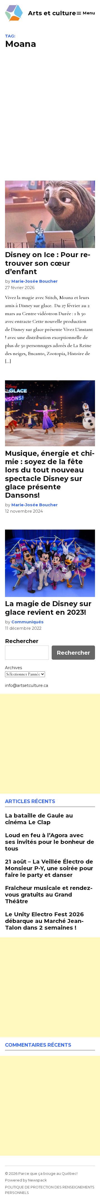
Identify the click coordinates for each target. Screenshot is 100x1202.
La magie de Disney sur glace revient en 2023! (48, 607)
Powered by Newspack (26, 1180)
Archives (13, 667)
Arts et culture (52, 13)
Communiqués (27, 621)
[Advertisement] (50, 114)
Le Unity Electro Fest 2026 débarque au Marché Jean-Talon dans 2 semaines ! (44, 921)
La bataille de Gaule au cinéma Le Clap (39, 819)
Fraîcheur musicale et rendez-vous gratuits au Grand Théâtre (48, 894)
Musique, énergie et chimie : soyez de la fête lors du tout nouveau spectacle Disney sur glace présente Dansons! (49, 474)
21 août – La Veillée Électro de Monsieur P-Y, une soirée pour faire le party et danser (49, 868)
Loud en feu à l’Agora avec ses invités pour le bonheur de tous (49, 842)
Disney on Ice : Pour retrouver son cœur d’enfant (47, 262)
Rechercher (21, 641)
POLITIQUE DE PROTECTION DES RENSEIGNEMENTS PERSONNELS (49, 1190)
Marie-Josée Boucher (34, 281)
